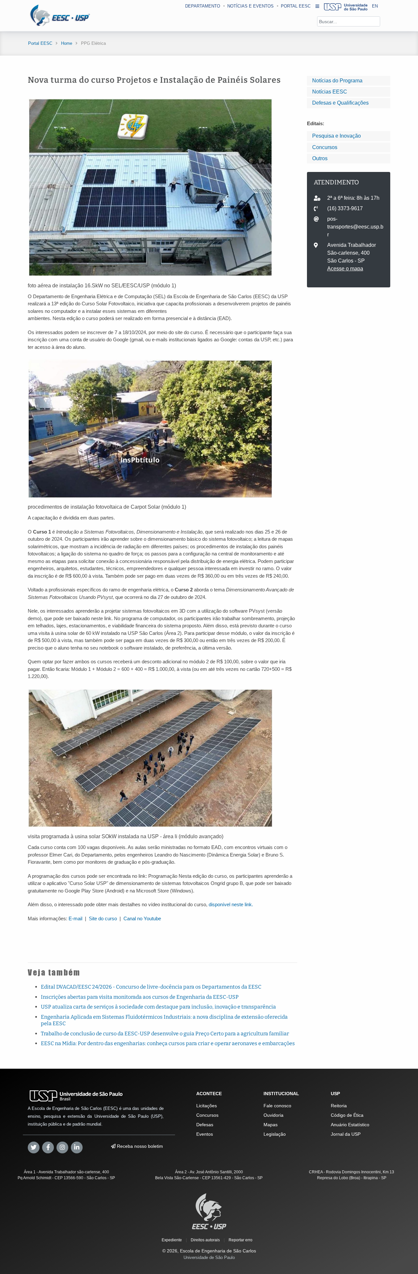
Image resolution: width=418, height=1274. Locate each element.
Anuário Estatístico (350, 1124)
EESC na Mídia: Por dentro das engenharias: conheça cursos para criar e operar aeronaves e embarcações (168, 1043)
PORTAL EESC (296, 6)
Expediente (172, 1240)
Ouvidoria (273, 1115)
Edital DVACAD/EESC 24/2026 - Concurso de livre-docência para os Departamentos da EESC (151, 987)
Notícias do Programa (337, 80)
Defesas (204, 1124)
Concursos (324, 147)
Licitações (206, 1105)
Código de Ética (347, 1115)
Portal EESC (40, 43)
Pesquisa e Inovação (336, 136)
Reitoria (339, 1105)
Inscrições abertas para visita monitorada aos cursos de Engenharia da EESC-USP (140, 997)
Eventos (204, 1134)
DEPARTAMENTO (202, 6)
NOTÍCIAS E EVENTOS (250, 6)
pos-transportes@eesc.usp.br (355, 226)
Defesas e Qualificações (340, 103)
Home (66, 43)
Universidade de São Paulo (209, 1257)
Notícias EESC (329, 91)
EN (375, 6)
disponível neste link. (231, 904)
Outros (320, 158)
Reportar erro (240, 1240)
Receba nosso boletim (139, 1146)
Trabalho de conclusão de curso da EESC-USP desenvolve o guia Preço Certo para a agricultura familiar (165, 1033)
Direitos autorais (205, 1240)
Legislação (275, 1134)
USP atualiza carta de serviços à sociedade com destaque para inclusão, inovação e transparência (158, 1007)
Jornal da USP (346, 1134)
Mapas (271, 1124)
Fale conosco (277, 1105)
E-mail (75, 918)
